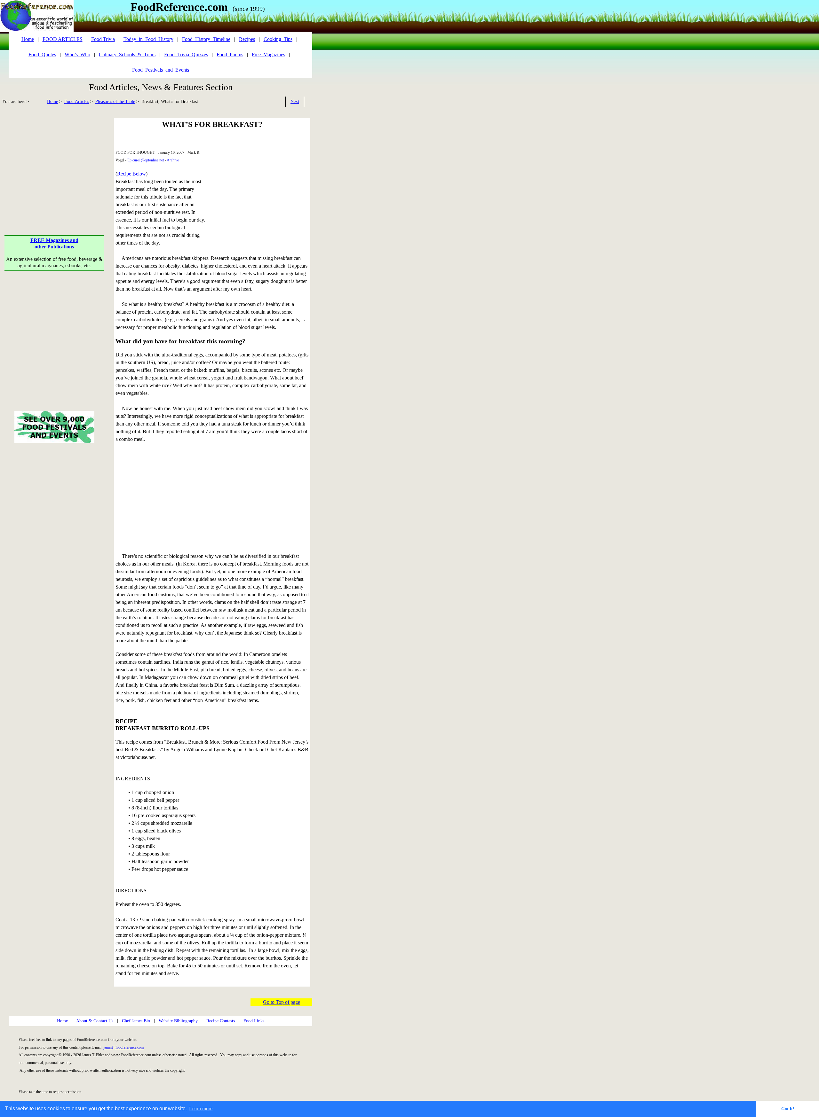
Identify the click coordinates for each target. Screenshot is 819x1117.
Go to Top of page (281, 1002)
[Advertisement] (54, 163)
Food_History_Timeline (206, 39)
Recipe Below (131, 173)
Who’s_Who (77, 54)
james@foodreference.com (123, 1047)
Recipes (247, 39)
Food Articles (76, 101)
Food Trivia (103, 39)
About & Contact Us (94, 1021)
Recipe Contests (220, 1021)
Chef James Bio (136, 1021)
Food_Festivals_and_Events (160, 70)
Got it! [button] (787, 1108)
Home (52, 101)
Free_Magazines (268, 54)
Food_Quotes (42, 54)
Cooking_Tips (278, 39)
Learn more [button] (200, 1108)
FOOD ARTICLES (63, 39)
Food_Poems (230, 54)
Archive (173, 160)
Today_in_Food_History (148, 39)
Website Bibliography (178, 1021)
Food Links (253, 1021)
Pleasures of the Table (115, 101)
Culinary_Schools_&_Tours (127, 54)
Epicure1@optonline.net (145, 160)
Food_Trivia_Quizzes (186, 54)
